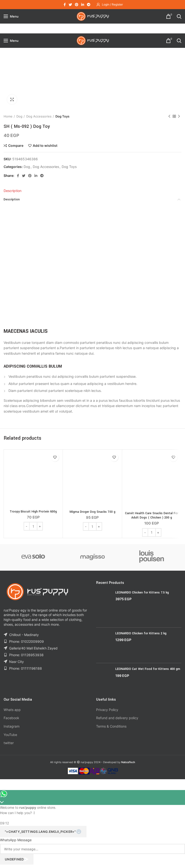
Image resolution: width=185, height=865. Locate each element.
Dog (19, 116)
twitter (9, 743)
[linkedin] (83, 4)
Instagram (12, 726)
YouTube (10, 735)
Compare (15, 145)
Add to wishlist (45, 145)
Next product (179, 116)
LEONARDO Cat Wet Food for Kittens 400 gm (147, 669)
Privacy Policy (107, 710)
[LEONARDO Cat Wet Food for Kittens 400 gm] (104, 678)
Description (12, 191)
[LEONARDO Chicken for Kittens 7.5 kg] (104, 607)
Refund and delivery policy (117, 718)
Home (8, 116)
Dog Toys (62, 116)
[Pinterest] (76, 4)
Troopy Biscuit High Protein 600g (33, 511)
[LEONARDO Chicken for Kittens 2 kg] (104, 645)
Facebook (11, 718)
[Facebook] (64, 4)
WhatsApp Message (16, 840)
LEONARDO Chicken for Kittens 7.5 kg (142, 592)
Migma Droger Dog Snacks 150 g (92, 512)
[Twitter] (70, 4)
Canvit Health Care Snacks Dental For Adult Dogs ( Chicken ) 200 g (151, 515)
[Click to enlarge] (12, 99)
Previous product (169, 116)
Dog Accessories (39, 116)
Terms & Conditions (111, 726)
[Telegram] (89, 4)
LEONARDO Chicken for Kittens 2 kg (140, 633)
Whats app (12, 710)
